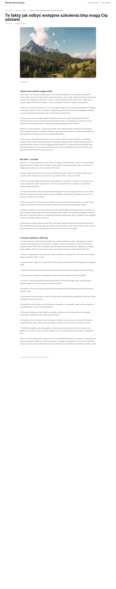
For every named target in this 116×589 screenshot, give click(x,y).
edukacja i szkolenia (21, 10)
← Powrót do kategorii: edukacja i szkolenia (34, 357)
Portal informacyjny (15, 2)
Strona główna (106, 3)
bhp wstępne (24, 82)
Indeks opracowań (94, 3)
